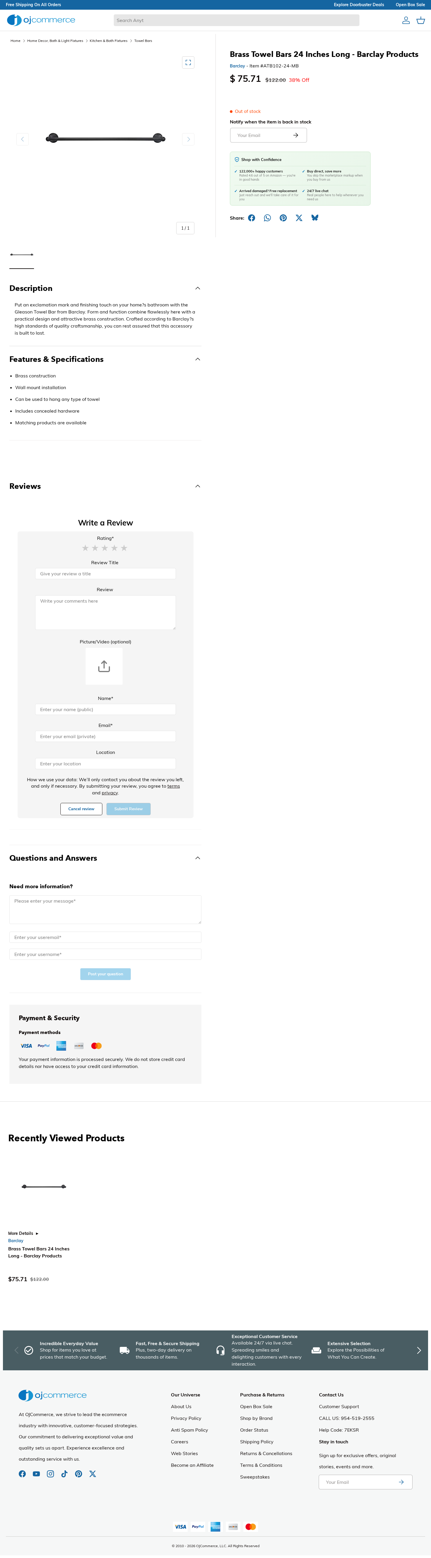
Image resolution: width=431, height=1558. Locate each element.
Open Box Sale (256, 1406)
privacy (110, 793)
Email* (106, 725)
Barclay (237, 66)
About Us (181, 1406)
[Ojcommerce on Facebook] (23, 1471)
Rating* (105, 538)
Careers (179, 1442)
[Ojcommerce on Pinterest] (79, 1471)
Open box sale (410, 4)
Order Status (254, 1430)
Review (105, 589)
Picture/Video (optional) (105, 642)
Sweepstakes (255, 1477)
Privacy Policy (186, 1418)
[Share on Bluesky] (314, 218)
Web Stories (184, 1453)
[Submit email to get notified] (295, 135)
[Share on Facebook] (251, 218)
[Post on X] (299, 218)
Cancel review (81, 809)
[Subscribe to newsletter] (401, 1482)
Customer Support (339, 1406)
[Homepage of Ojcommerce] (41, 20)
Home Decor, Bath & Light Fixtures (55, 40)
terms (173, 786)
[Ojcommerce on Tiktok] (65, 1471)
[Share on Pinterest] (283, 218)
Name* (105, 698)
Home (16, 40)
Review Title (104, 562)
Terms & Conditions (261, 1465)
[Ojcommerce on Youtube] (37, 1471)
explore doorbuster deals (359, 4)
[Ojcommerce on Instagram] (51, 1471)
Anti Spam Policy (189, 1430)
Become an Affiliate (192, 1465)
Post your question (105, 974)
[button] (85, 547)
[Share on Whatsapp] (267, 218)
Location (105, 752)
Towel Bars (143, 40)
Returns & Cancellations (266, 1453)
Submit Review (128, 809)
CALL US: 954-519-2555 (346, 1418)
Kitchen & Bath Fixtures (109, 40)
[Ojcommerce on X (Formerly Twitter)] (92, 1471)
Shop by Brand (256, 1418)
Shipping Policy (257, 1442)
